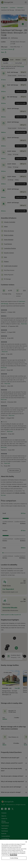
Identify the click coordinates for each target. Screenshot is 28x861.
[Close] (26, 842)
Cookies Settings (14, 858)
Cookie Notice (13, 855)
